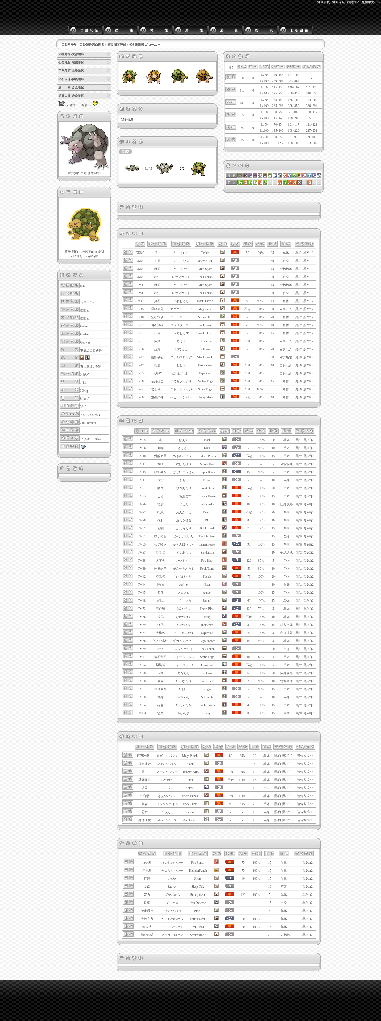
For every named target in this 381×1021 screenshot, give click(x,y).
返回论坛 (338, 2)
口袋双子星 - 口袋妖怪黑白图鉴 (82, 44)
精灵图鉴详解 (117, 44)
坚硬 (98, 366)
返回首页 (324, 2)
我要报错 (353, 2)
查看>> (86, 105)
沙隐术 (84, 374)
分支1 (125, 151)
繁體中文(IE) (371, 2)
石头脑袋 (86, 366)
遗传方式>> (305, 756)
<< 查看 (70, 105)
